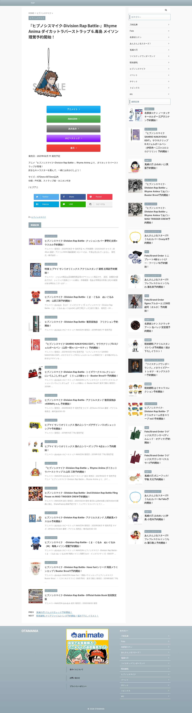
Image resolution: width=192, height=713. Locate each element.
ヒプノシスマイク (38, 217)
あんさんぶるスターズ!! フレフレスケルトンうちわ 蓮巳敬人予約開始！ (156, 539)
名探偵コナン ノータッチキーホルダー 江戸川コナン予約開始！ (157, 116)
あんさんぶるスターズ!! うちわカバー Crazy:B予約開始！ (157, 239)
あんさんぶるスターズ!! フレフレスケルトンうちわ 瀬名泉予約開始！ (156, 283)
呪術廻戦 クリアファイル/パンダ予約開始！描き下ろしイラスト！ (67, 615)
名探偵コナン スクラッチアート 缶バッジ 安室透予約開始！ (157, 327)
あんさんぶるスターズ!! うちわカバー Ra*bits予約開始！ (156, 499)
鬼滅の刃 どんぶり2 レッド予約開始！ (54, 612)
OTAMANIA (30, 631)
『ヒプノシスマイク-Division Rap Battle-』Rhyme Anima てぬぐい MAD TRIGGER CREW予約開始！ (157, 215)
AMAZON (72, 118)
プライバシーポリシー (78, 686)
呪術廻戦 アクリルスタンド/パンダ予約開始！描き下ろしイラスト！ (157, 347)
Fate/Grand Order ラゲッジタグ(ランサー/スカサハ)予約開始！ (156, 459)
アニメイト (72, 109)
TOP (33, 3)
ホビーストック (72, 138)
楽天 (72, 148)
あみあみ (72, 128)
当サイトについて (76, 669)
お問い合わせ (75, 678)
